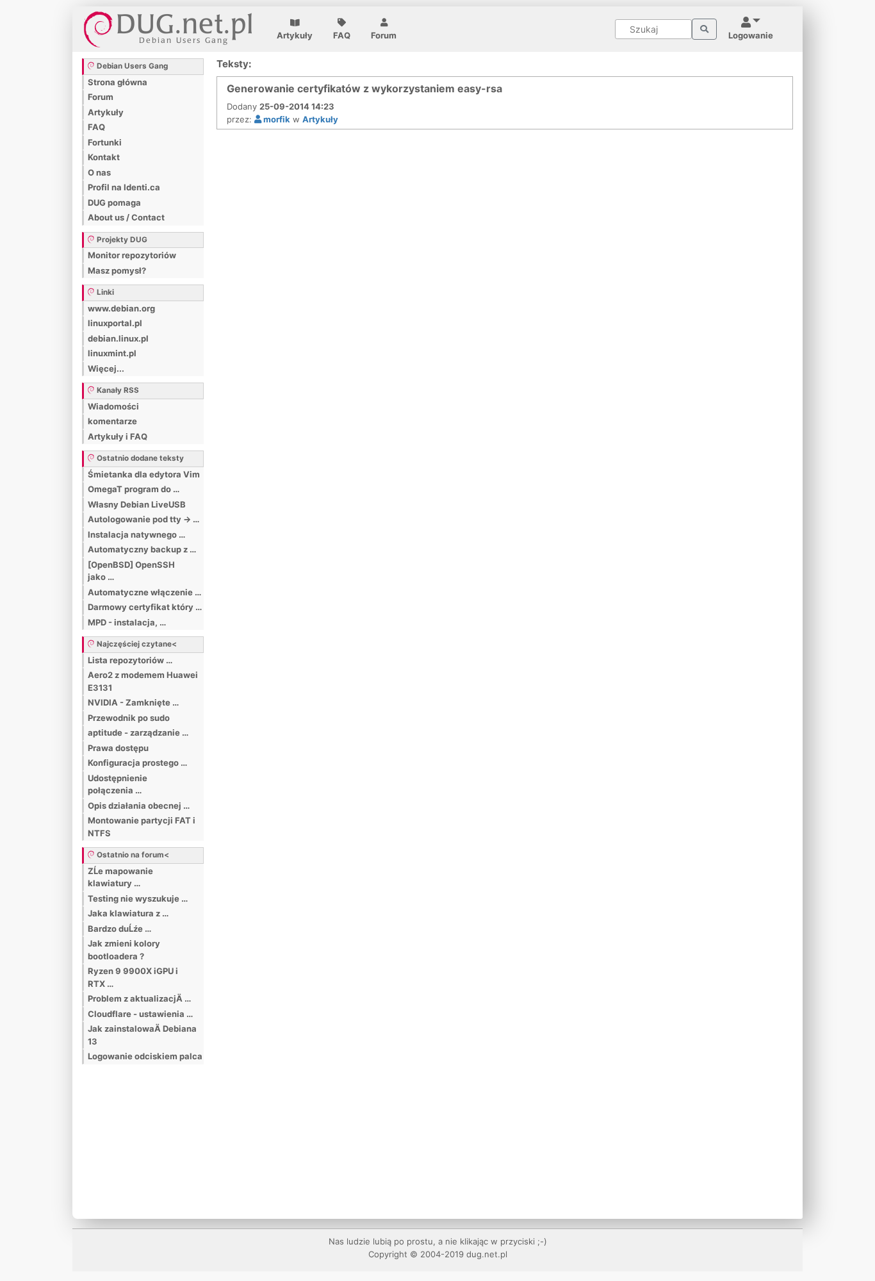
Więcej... (106, 368)
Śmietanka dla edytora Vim (144, 474)
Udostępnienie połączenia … (117, 784)
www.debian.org (121, 308)
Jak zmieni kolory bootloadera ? (124, 949)
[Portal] (704, 29)
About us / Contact (126, 217)
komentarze (112, 421)
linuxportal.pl (115, 323)
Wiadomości (113, 406)
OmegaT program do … (133, 489)
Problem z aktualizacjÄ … (139, 998)
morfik (275, 119)
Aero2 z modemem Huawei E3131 (143, 681)
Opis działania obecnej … (139, 805)
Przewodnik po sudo (129, 718)
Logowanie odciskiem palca (145, 1056)
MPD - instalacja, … (127, 622)
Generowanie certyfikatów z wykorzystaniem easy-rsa (364, 88)
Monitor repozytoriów (132, 255)
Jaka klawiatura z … (128, 913)
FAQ (341, 35)
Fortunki (105, 142)
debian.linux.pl (118, 338)
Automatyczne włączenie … (144, 592)
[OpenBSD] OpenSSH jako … (131, 571)
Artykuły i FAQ (117, 436)
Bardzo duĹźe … (119, 928)
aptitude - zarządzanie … (138, 732)
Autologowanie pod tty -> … (143, 519)
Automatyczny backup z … (142, 549)
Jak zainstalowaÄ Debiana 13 (142, 1034)
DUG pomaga (114, 202)
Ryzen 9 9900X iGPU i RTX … (133, 977)
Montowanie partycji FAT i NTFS (141, 826)
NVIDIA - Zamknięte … (133, 702)
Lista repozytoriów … (130, 660)
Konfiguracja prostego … (137, 762)
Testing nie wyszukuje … (138, 898)
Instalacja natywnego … (136, 534)
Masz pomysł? (117, 270)
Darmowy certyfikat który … (145, 607)
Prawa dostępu (118, 748)
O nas (99, 172)
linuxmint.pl (112, 353)
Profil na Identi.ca (124, 187)
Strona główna (117, 82)
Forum (384, 35)
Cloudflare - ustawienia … (140, 1014)
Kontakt (104, 157)
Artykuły (295, 35)
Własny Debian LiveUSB (137, 504)
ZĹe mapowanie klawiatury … (120, 877)
